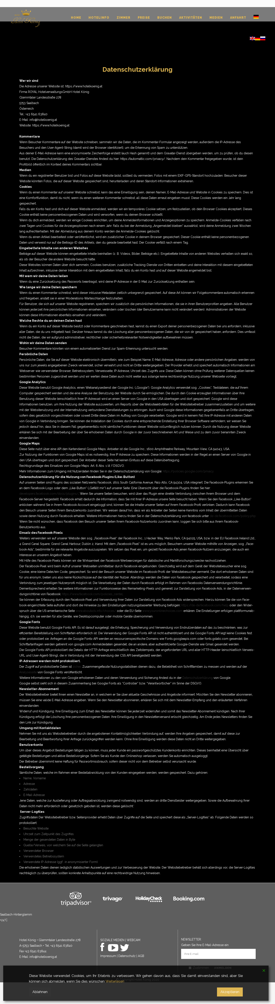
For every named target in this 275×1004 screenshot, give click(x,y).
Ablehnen (39, 992)
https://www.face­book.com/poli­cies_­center (92, 594)
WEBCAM (133, 940)
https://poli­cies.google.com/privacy (188, 471)
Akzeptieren (229, 992)
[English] (252, 39)
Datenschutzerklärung (197, 677)
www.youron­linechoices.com (162, 611)
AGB (141, 956)
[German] (256, 18)
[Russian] (262, 39)
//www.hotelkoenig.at (87, 86)
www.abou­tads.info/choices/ (96, 611)
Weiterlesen (114, 981)
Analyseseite (28, 672)
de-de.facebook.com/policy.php (233, 516)
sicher (77, 666)
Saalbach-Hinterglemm (16, 914)
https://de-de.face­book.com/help (205, 605)
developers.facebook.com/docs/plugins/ (48, 493)
